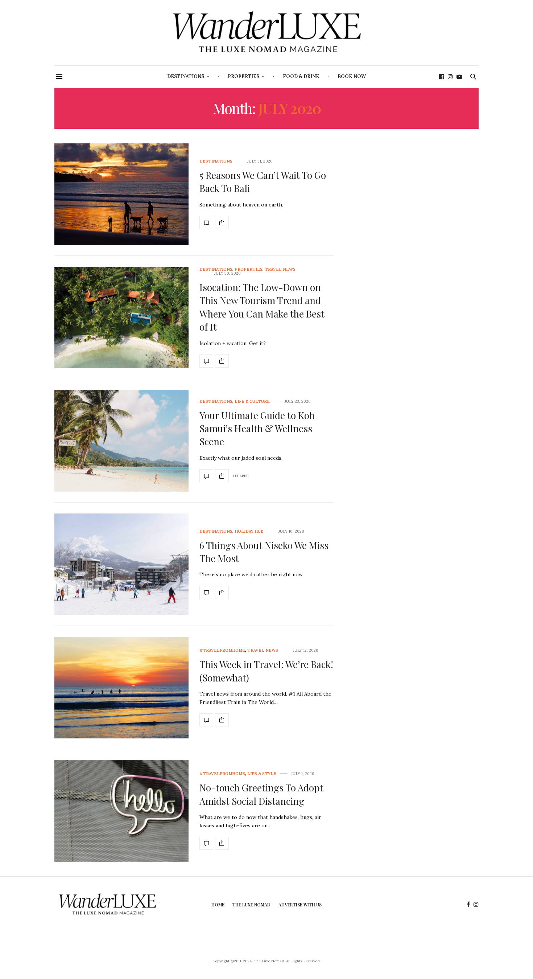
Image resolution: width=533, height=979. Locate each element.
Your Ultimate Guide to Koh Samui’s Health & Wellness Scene (257, 428)
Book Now (352, 76)
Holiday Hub (249, 531)
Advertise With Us (300, 905)
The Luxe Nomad (251, 905)
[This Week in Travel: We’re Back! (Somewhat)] (121, 687)
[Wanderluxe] (266, 32)
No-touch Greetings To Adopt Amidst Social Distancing (261, 794)
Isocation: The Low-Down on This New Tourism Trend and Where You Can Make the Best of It (262, 307)
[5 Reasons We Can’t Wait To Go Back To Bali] (121, 194)
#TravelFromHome (222, 650)
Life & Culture (252, 402)
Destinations (185, 76)
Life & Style (261, 774)
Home (217, 905)
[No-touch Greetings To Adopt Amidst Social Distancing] (121, 811)
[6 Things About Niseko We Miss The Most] (121, 564)
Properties (243, 76)
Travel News (280, 269)
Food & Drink (301, 76)
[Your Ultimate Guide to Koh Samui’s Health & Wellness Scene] (121, 441)
